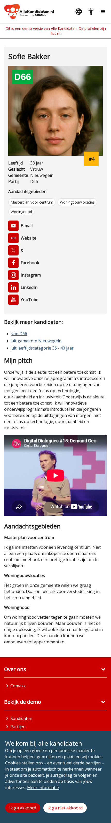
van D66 (19, 333)
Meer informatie (43, 787)
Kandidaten (21, 718)
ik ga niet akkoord (65, 808)
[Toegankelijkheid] (91, 12)
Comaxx (18, 686)
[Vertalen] (79, 12)
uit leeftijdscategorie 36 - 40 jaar (42, 348)
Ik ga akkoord (22, 808)
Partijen (18, 726)
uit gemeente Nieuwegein (36, 341)
